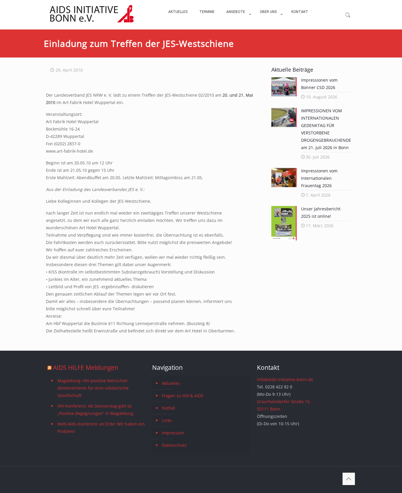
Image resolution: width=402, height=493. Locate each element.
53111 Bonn (268, 409)
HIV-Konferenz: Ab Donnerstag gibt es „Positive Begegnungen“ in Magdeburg (95, 409)
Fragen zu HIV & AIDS (182, 395)
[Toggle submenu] (237, 26)
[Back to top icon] (349, 479)
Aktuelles (171, 383)
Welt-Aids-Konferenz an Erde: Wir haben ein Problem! (101, 427)
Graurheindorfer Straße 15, (284, 401)
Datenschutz (174, 445)
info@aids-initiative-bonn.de (285, 379)
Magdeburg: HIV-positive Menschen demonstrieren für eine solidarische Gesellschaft (93, 388)
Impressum (173, 433)
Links (167, 420)
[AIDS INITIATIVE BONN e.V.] (92, 21)
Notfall (168, 408)
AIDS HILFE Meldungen (85, 367)
